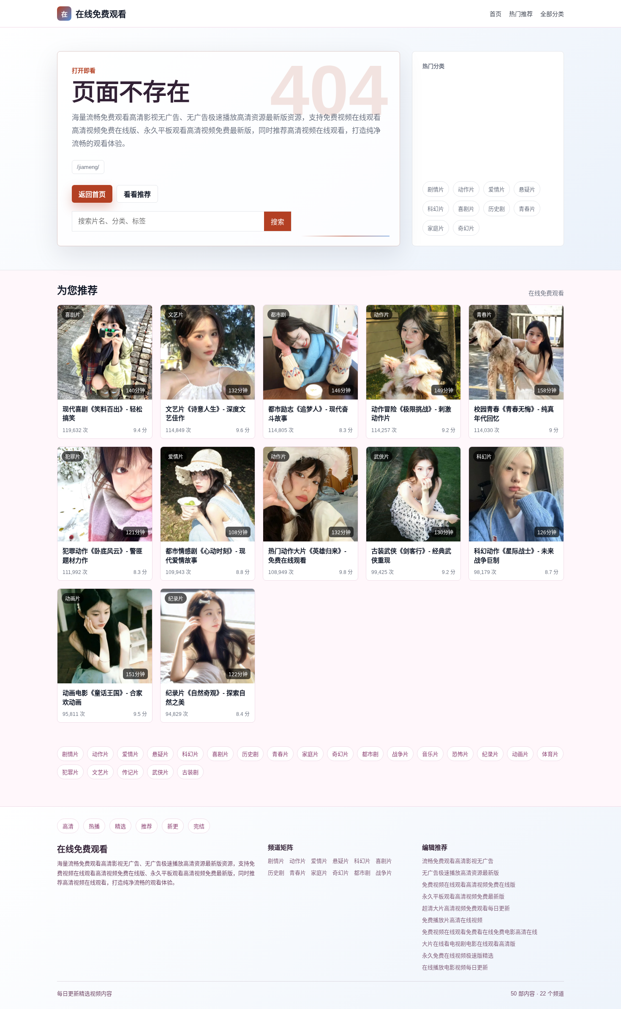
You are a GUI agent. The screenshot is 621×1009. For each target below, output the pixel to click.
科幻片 (436, 209)
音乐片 (430, 754)
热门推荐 (521, 14)
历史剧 (496, 209)
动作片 (466, 189)
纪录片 (490, 754)
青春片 (527, 209)
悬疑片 (527, 189)
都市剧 (370, 754)
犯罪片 (70, 772)
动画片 (520, 754)
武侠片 (160, 772)
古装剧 (190, 772)
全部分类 (552, 14)
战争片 (400, 754)
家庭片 (436, 228)
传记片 (130, 772)
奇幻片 (466, 228)
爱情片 (496, 189)
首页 (495, 14)
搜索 (277, 222)
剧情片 (436, 189)
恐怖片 (460, 754)
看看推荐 (137, 194)
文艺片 (100, 772)
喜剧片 (466, 209)
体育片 (550, 754)
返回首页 (92, 194)
